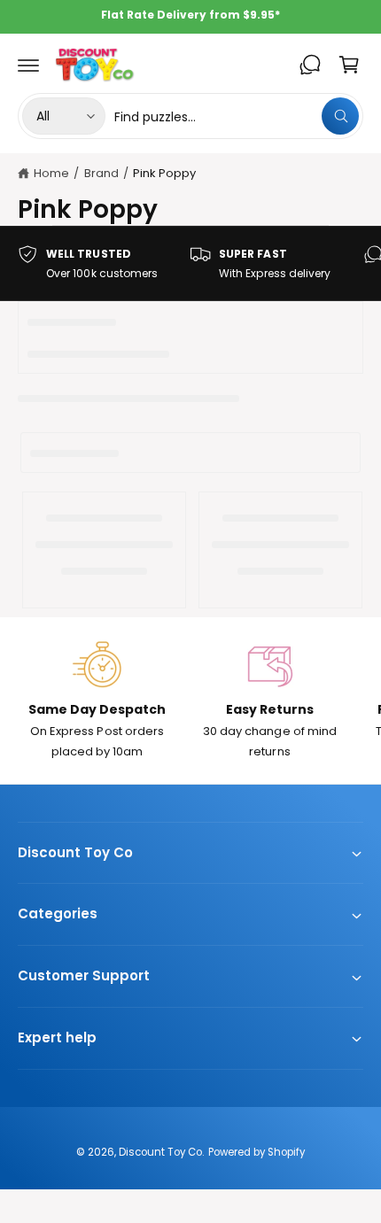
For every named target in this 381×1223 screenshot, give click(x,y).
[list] (190, 263)
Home (51, 173)
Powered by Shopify (256, 1152)
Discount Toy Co (160, 1152)
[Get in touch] (310, 64)
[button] (28, 64)
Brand (101, 173)
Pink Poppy (164, 173)
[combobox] (236, 116)
